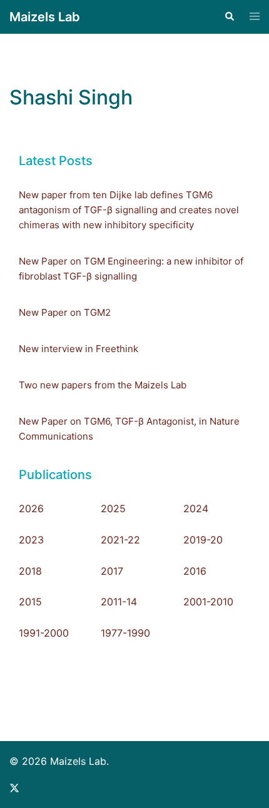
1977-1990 (125, 633)
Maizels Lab (44, 16)
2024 (195, 508)
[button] (229, 17)
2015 (30, 601)
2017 (112, 571)
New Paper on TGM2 (65, 312)
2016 (194, 571)
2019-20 (203, 539)
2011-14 (119, 601)
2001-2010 (208, 601)
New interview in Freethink (78, 349)
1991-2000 (44, 633)
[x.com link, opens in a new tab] (14, 786)
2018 (30, 571)
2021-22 (120, 539)
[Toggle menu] (255, 17)
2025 (113, 508)
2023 (31, 539)
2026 (31, 508)
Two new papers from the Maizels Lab (102, 385)
